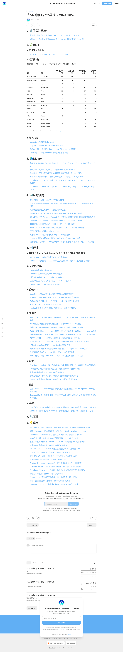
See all (30, 608)
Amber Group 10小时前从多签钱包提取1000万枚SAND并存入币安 (56, 213)
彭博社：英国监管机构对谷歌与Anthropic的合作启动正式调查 (54, 35)
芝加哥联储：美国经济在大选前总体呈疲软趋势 (48, 459)
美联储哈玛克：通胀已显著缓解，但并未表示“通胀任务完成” (53, 456)
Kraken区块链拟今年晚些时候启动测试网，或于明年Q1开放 (53, 308)
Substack (52, 648)
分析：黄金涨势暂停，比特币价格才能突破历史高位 (50, 481)
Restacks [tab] (39, 539)
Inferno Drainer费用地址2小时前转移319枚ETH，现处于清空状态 (57, 227)
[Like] (28, 25)
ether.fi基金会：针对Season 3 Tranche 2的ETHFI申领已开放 (57, 39)
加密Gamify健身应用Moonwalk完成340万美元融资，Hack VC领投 (56, 327)
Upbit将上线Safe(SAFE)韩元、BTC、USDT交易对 (50, 281)
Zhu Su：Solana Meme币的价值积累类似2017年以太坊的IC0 (55, 449)
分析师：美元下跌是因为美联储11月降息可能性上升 (50, 452)
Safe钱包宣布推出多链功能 (41, 270)
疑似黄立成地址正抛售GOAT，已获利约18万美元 (48, 210)
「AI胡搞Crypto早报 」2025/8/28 (41, 595)
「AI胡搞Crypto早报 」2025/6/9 (40, 582)
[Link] (23, 30)
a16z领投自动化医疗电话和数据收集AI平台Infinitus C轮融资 (55, 324)
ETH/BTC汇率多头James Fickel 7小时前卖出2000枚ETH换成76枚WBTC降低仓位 (62, 217)
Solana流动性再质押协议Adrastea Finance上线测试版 (53, 149)
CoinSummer (35, 19)
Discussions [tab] (41, 563)
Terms (66, 638)
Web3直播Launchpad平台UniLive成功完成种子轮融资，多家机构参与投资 (59, 341)
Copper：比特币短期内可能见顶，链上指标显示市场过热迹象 (54, 477)
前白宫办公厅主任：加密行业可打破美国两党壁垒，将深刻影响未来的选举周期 (60, 427)
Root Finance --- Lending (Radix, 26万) (50, 54)
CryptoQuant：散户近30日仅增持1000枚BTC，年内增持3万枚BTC (56, 220)
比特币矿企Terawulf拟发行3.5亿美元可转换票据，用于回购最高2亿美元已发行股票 (63, 407)
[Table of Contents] (2, 326)
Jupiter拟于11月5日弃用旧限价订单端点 (46, 145)
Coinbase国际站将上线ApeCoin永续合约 (46, 274)
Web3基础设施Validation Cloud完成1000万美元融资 (52, 352)
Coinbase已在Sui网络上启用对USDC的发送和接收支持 (52, 294)
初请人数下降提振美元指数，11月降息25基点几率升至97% (53, 169)
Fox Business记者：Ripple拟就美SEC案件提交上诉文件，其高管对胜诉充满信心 (63, 365)
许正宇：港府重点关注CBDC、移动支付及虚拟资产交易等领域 (53, 379)
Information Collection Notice (60, 629)
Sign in (117, 3)
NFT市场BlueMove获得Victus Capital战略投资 (50, 345)
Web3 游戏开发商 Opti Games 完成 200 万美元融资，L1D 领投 (56, 355)
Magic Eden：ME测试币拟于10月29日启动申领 (49, 257)
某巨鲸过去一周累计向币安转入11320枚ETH (47, 200)
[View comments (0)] (33, 25)
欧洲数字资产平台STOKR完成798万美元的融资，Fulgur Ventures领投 (58, 348)
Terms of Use (70, 627)
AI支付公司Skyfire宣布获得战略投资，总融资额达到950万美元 (55, 338)
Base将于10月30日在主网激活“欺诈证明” (46, 304)
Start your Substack (56, 643)
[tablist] (35, 539)
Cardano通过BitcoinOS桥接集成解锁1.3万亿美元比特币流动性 (55, 466)
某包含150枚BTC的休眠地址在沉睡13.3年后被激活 (50, 234)
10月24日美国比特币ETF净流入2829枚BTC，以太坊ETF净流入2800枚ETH (59, 176)
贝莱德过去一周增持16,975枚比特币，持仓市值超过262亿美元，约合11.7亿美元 (62, 242)
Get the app (71, 643)
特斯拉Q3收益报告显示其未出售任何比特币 (46, 473)
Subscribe (107, 3)
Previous (34, 525)
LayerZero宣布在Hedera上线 (42, 142)
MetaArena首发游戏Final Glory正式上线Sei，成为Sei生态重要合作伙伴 (60, 261)
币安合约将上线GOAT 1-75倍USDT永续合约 (47, 277)
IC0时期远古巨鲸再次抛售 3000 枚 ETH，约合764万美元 (53, 224)
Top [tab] (29, 563)
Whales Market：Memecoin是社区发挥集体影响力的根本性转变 (55, 463)
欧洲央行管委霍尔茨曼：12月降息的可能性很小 (48, 445)
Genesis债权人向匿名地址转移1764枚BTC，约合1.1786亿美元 (55, 238)
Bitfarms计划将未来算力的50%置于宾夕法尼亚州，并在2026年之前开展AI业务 (61, 411)
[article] (61, 572)
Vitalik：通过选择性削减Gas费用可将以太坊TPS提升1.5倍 (54, 438)
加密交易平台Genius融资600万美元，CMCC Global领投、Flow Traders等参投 (62, 334)
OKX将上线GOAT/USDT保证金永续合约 (45, 284)
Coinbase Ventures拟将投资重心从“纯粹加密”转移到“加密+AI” (56, 434)
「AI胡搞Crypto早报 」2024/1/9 (40, 568)
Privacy (60, 638)
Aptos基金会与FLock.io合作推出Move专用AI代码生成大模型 (54, 301)
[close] (79, 600)
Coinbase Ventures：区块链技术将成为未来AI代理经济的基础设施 (57, 470)
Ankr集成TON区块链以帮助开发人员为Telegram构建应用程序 (54, 297)
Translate (31, 11)
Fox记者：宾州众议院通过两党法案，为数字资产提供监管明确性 (55, 369)
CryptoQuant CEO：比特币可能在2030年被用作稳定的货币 (54, 484)
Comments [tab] (31, 539)
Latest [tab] (34, 563)
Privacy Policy (76, 629)
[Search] (95, 3)
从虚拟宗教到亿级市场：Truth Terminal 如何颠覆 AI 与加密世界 (57, 441)
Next (90, 525)
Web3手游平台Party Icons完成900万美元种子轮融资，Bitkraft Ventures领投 (63, 331)
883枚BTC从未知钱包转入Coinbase (44, 231)
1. (27, 571)
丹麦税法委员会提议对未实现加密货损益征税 (47, 372)
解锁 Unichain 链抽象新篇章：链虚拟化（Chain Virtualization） (58, 431)
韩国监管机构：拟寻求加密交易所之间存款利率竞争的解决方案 (54, 376)
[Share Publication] (99, 3)
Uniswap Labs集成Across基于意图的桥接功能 (49, 152)
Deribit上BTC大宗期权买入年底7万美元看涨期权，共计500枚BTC (56, 173)
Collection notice (74, 638)
